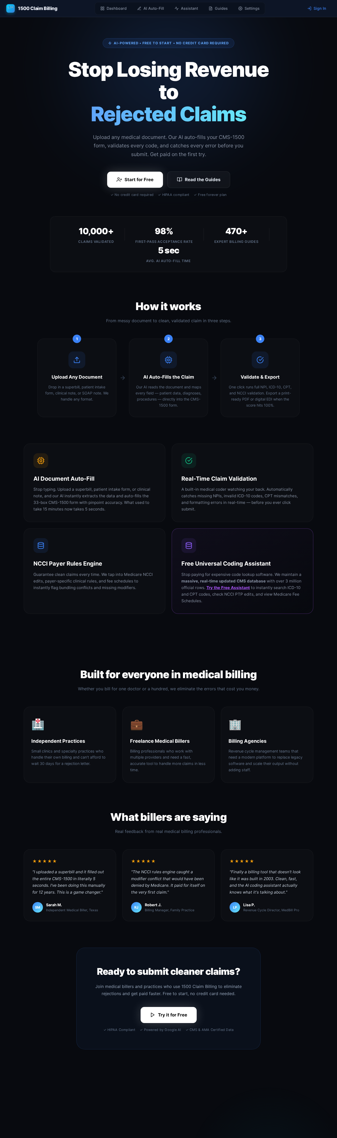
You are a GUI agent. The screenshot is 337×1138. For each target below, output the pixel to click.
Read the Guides (202, 179)
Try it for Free (172, 1015)
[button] (31, 8)
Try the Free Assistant (228, 587)
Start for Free (139, 179)
